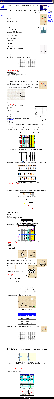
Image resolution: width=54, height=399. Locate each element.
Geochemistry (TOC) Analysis (50, 20)
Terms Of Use (2, 4)
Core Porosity (49, 13)
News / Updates (2, 7)
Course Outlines (2, 11)
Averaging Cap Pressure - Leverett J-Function (50, 9)
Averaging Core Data (50, 14)
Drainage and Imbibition (50, 5)
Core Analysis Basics (50, 12)
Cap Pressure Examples (50, 10)
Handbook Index (2, 5)
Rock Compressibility (50, 16)
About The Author (2, 8)
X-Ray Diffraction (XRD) (50, 17)
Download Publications (3, 6)
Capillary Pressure (49, 15)
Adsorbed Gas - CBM (50, 19)
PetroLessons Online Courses (3, 12)
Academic (2, 15)
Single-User (2, 14)
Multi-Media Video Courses (3, 10)
